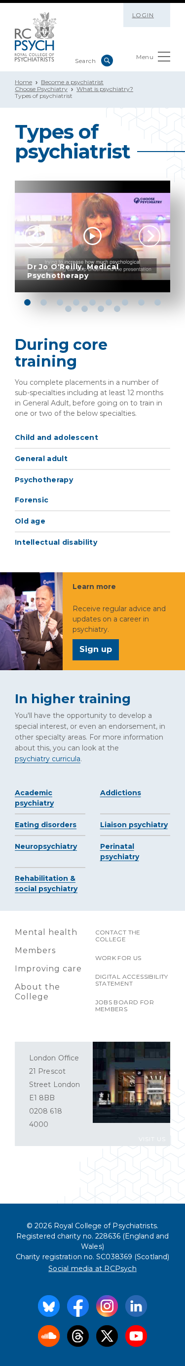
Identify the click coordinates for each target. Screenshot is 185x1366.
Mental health (46, 932)
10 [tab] (68, 309)
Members (35, 950)
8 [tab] (141, 302)
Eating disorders (45, 824)
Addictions (120, 792)
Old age (30, 521)
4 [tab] (76, 302)
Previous (35, 236)
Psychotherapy (44, 479)
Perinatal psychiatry (119, 851)
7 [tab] (125, 302)
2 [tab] (43, 302)
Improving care (48, 968)
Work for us (118, 958)
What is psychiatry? (104, 89)
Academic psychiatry (34, 797)
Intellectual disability (56, 542)
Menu (144, 57)
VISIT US (152, 1139)
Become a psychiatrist (72, 82)
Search (107, 60)
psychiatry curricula (47, 758)
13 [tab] (117, 309)
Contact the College (118, 936)
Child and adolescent (56, 437)
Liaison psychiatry (134, 824)
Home (23, 82)
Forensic (31, 500)
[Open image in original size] (36, 37)
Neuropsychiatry (46, 846)
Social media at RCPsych (92, 1268)
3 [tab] (60, 302)
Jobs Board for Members (124, 1005)
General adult (41, 458)
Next (149, 236)
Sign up (95, 649)
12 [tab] (101, 309)
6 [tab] (109, 302)
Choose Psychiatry (41, 89)
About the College (37, 991)
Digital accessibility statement (131, 980)
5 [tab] (92, 302)
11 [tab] (84, 309)
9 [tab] (157, 302)
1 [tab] (27, 302)
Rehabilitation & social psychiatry (46, 883)
